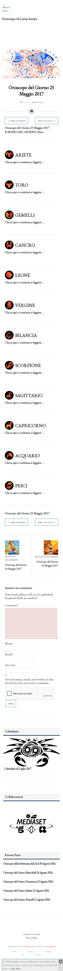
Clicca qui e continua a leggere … (24, 162)
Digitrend (52, 946)
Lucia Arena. (27, 946)
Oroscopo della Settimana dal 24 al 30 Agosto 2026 (29, 863)
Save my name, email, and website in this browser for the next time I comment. (29, 681)
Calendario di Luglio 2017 (17, 768)
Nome (9, 643)
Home (14, 951)
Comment (12, 605)
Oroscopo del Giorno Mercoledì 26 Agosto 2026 (28, 872)
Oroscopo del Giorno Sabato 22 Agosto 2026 (26, 890)
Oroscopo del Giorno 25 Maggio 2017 (31, 90)
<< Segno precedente (16, 120)
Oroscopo (40, 102)
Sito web (10, 665)
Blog (35, 102)
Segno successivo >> (46, 120)
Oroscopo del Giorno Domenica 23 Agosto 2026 (28, 881)
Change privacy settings (31, 934)
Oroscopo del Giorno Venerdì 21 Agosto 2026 (26, 899)
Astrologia (47, 951)
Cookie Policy (15, 968)
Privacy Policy (31, 937)
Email (8, 654)
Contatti (38, 955)
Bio (23, 955)
